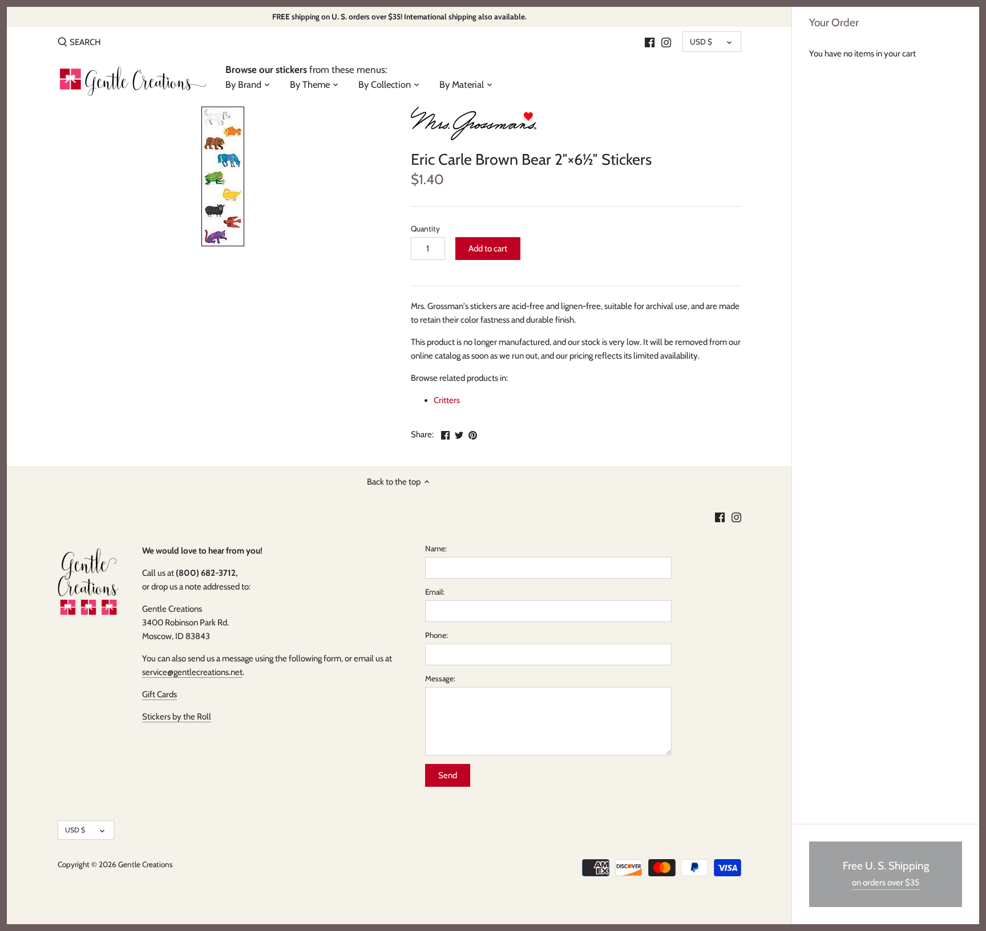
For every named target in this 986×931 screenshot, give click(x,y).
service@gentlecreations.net (192, 672)
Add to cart (487, 248)
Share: (422, 434)
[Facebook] (649, 41)
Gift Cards (159, 694)
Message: (440, 678)
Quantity (425, 228)
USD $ (701, 41)
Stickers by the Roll (176, 717)
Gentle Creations (145, 864)
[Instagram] (666, 41)
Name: (436, 548)
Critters (447, 400)
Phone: (436, 635)
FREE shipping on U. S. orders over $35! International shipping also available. (399, 16)
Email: (434, 591)
